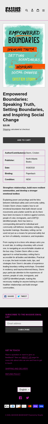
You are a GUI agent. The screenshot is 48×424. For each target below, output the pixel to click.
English (23, 389)
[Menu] (43, 10)
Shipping (6, 129)
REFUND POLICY (12, 374)
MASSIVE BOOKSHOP (19, 415)
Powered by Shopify (35, 415)
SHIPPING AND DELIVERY (16, 369)
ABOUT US (26, 357)
